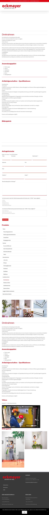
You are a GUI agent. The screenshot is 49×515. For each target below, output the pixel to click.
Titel (3, 156)
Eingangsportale (7, 240)
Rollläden (5, 271)
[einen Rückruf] (24, 210)
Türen (4, 229)
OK (24, 512)
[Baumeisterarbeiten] (24, 205)
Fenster (4, 243)
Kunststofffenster (7, 245)
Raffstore (5, 274)
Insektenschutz (6, 277)
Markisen (5, 268)
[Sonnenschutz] (24, 202)
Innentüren (5, 237)
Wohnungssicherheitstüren (9, 234)
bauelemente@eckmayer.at (31, 482)
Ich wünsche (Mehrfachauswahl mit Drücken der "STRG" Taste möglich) (18, 208)
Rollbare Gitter (6, 282)
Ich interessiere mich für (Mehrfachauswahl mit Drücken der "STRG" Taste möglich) (21, 198)
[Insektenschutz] (24, 204)
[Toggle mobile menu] (46, 6)
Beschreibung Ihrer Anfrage (9, 181)
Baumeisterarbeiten (7, 294)
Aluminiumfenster (7, 251)
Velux (4, 254)
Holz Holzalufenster (7, 248)
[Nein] (47, 511)
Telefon (4, 175)
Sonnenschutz (6, 257)
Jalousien (5, 260)
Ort (25, 162)
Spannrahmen (6, 288)
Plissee (5, 262)
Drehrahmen (6, 279)
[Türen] (24, 200)
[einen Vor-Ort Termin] (24, 212)
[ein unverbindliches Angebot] (24, 213)
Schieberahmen (6, 285)
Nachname (35, 156)
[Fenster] (24, 201)
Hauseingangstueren (8, 231)
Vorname (13, 156)
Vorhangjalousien (7, 265)
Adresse (4, 162)
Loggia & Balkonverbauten (8, 291)
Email (26, 175)
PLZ (3, 168)
